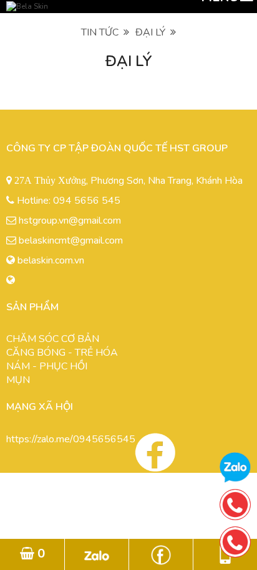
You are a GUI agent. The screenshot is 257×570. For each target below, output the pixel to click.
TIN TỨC (102, 32)
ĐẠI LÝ (152, 32)
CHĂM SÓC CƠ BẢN (52, 339)
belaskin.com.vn (50, 260)
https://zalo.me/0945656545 (70, 439)
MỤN (18, 380)
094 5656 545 (86, 200)
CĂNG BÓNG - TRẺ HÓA (62, 352)
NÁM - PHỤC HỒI (46, 366)
